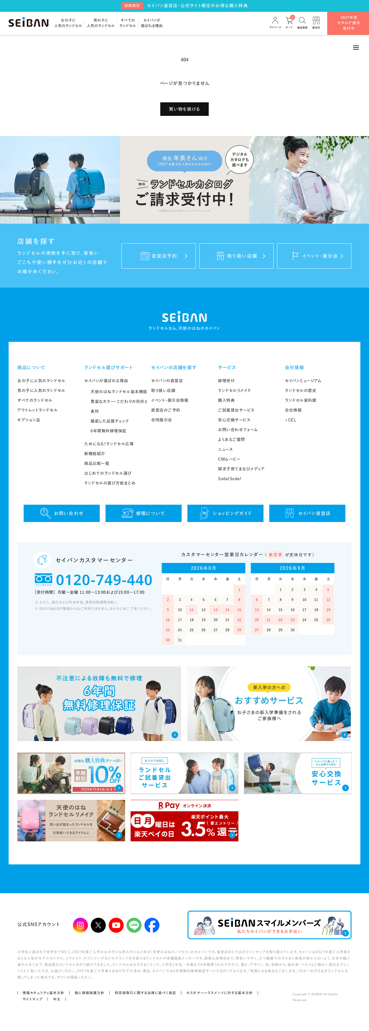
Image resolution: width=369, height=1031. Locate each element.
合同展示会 (161, 420)
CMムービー (229, 459)
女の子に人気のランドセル (41, 381)
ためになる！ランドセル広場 (108, 444)
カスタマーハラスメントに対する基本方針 (220, 992)
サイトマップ (32, 999)
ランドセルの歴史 (300, 391)
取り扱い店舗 (163, 391)
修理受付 (226, 381)
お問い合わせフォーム (238, 430)
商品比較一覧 (96, 463)
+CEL (290, 420)
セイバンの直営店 (167, 381)
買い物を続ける (184, 109)
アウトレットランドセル (37, 410)
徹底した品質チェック (110, 421)
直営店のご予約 (165, 410)
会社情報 (294, 367)
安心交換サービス (234, 420)
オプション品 (28, 420)
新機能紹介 (94, 454)
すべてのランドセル (34, 400)
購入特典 (226, 400)
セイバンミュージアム (303, 381)
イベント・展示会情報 (170, 400)
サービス (227, 367)
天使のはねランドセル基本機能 (119, 392)
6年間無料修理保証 (109, 431)
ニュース (225, 449)
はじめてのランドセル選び (108, 473)
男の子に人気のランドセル (41, 391)
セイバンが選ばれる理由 (106, 381)
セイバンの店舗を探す (174, 367)
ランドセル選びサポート (108, 367)
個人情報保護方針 (90, 992)
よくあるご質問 (231, 440)
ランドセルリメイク (234, 391)
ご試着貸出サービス (236, 410)
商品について (31, 367)
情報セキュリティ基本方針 (43, 992)
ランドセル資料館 (300, 400)
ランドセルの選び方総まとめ (109, 483)
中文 (57, 999)
